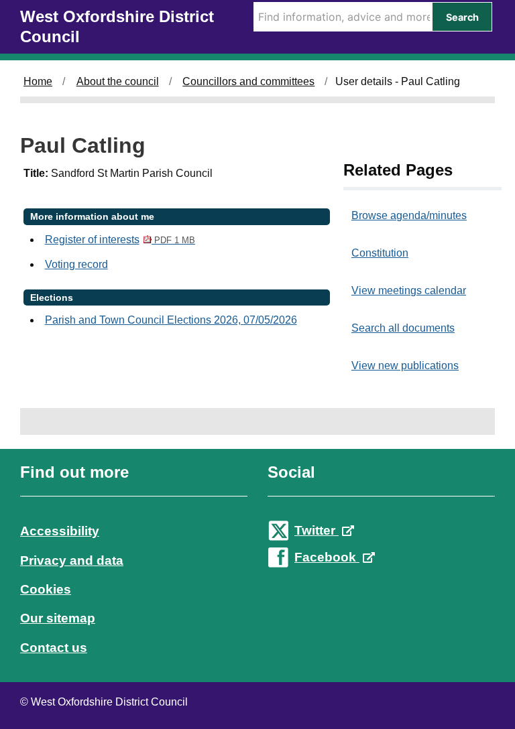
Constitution (379, 253)
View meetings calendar (408, 290)
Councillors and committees (248, 81)
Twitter (316, 530)
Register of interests (120, 239)
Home (37, 81)
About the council (117, 81)
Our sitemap (57, 618)
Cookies (45, 589)
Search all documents (403, 328)
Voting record (76, 264)
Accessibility (59, 531)
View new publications (405, 365)
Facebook (326, 557)
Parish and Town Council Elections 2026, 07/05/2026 (171, 320)
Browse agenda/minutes (409, 215)
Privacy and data (71, 560)
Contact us (53, 648)
